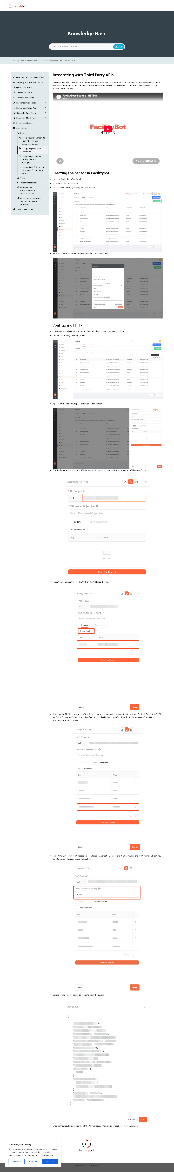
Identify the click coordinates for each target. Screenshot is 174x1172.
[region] (33, 1153)
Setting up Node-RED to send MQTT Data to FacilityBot (30, 201)
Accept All (50, 1161)
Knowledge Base (17, 60)
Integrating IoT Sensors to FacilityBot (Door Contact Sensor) (33, 170)
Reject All (33, 1161)
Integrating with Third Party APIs (62, 60)
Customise (16, 1161)
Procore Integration (28, 182)
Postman (74, 720)
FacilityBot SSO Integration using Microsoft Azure (27, 190)
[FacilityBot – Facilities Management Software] (21, 5)
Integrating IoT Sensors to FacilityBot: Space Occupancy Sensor (33, 140)
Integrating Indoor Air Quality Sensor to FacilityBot (31, 159)
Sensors (43, 60)
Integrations (32, 60)
